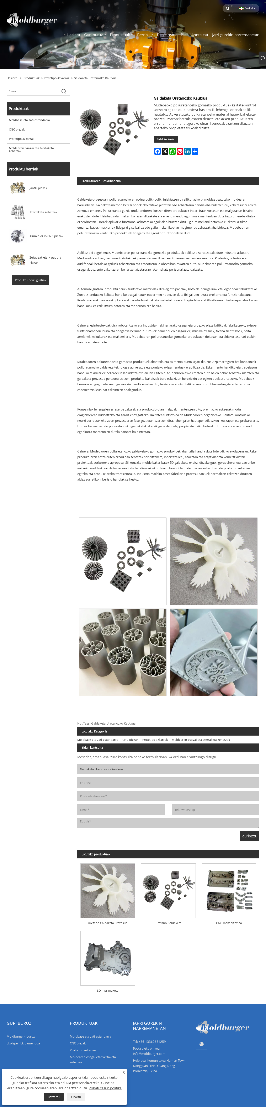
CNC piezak (17, 129)
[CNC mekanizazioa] (229, 889)
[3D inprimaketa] (107, 957)
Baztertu (54, 1097)
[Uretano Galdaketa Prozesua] (107, 889)
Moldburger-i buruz (21, 1036)
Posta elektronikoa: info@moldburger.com (149, 1051)
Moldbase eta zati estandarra (29, 120)
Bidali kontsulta (166, 139)
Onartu (76, 1097)
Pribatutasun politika (105, 1088)
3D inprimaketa (107, 990)
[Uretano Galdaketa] (168, 889)
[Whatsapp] (201, 1044)
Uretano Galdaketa (168, 923)
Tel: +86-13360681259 (149, 1041)
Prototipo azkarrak (56, 78)
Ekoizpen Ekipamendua (23, 1043)
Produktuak (31, 78)
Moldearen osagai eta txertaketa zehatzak (31, 149)
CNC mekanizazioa (229, 923)
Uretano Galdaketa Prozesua (107, 923)
